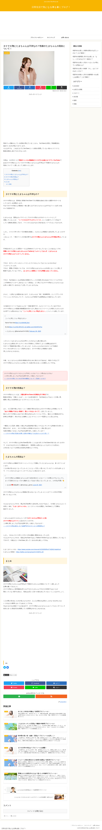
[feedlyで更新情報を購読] (19, 696)
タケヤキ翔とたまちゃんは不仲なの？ (16, 174)
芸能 (75, 104)
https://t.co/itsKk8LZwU (22, 323)
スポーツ (76, 93)
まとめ (6, 182)
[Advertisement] (51, 23)
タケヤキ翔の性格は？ (11, 177)
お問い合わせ (96, 825)
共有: (9, 184)
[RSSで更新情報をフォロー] (51, 696)
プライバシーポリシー (77, 825)
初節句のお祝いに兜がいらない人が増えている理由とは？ (85, 63)
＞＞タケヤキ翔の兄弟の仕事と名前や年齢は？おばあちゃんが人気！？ (26, 433)
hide (19, 170)
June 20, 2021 (37, 485)
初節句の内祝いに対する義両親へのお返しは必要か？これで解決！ (85, 75)
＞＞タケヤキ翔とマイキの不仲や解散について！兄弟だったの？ (25, 378)
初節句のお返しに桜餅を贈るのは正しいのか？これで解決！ (85, 51)
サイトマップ (87, 825)
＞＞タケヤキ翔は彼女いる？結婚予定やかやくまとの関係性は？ (24, 526)
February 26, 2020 (35, 331)
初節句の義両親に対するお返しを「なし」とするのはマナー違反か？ (85, 57)
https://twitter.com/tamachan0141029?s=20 (30, 552)
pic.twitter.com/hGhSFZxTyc (33, 327)
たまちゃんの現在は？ (11, 179)
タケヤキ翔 (13, 675)
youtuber (7, 675)
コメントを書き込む (35, 811)
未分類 (76, 97)
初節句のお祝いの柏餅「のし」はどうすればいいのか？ (85, 69)
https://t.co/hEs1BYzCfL (16, 327)
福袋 (75, 100)
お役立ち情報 (78, 89)
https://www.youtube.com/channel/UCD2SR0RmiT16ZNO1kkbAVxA (39, 549)
